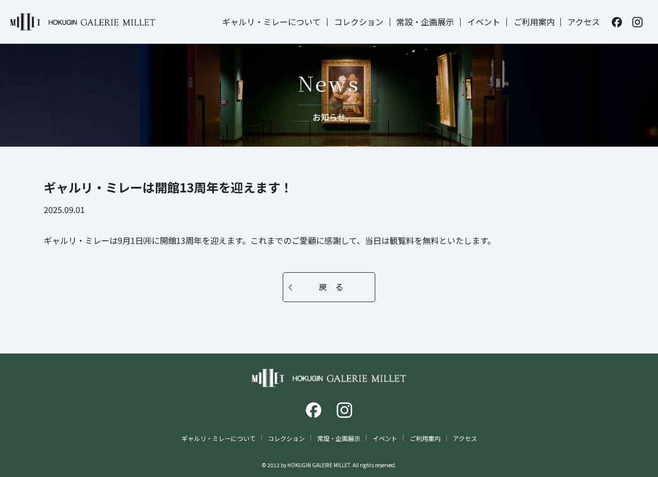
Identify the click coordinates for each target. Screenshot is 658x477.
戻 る (331, 286)
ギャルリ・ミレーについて (271, 21)
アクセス (584, 21)
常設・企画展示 (425, 21)
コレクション (358, 21)
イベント (483, 21)
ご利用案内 (534, 21)
